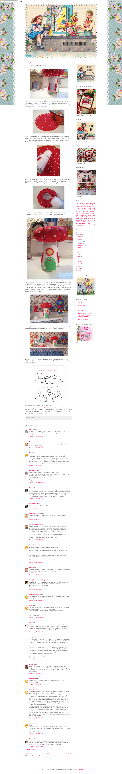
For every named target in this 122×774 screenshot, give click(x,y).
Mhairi (31, 453)
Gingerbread (79, 211)
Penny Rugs (85, 217)
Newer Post (28, 753)
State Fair (91, 221)
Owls (89, 215)
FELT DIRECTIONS (80, 210)
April (79, 256)
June (79, 252)
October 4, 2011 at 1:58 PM (36, 684)
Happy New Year (80, 213)
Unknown (31, 689)
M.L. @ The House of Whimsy (37, 580)
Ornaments (83, 215)
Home (49, 753)
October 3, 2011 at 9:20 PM (36, 540)
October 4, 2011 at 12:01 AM (36, 600)
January (80, 263)
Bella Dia (45, 408)
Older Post (69, 753)
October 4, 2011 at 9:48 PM (36, 733)
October (80, 243)
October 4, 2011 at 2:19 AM (36, 632)
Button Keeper (87, 205)
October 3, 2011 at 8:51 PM (36, 519)
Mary (30, 488)
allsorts (80, 302)
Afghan (87, 203)
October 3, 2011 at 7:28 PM (36, 436)
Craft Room (84, 208)
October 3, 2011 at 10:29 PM (36, 574)
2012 (79, 237)
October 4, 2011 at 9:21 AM (36, 673)
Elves (93, 208)
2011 (79, 239)
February (80, 261)
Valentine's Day (83, 224)
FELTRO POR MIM (34, 503)
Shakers (85, 220)
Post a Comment (31, 749)
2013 (79, 234)
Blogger (81, 769)
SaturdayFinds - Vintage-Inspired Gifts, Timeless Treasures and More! (85, 315)
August (79, 247)
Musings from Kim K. (35, 524)
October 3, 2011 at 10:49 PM (36, 589)
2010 (79, 266)
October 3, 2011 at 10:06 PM (36, 562)
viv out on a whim (83, 319)
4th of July (80, 203)
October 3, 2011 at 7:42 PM (36, 447)
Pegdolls (78, 217)
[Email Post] (38, 417)
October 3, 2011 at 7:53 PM (36, 465)
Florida (87, 210)
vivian (31, 567)
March (79, 259)
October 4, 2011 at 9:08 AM (36, 659)
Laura (30, 605)
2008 (79, 270)
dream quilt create (34, 594)
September (81, 245)
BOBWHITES (79, 205)
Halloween (92, 211)
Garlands (92, 210)
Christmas (83, 206)
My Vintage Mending (34, 513)
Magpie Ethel (81, 305)
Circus (89, 206)
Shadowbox (79, 220)
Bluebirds (92, 203)
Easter (90, 208)
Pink (77, 218)
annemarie (32, 678)
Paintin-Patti (81, 310)
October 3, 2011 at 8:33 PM (36, 508)
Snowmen (90, 220)
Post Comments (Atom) (38, 756)
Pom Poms (91, 218)
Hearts (87, 213)
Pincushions (92, 216)
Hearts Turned (33, 545)
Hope (30, 622)
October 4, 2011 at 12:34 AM (36, 617)
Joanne (31, 664)
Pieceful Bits (32, 470)
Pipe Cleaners (84, 218)
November (80, 241)
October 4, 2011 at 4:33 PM (36, 718)
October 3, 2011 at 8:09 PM (36, 482)
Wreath (81, 225)
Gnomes (31, 418)
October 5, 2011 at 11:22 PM (36, 746)
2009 (79, 268)
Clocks (93, 206)
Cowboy (78, 208)
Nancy (31, 739)
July (79, 250)
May (79, 254)
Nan (30, 441)
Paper (93, 215)
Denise (31, 429)
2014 (79, 232)
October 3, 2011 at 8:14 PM (36, 498)
